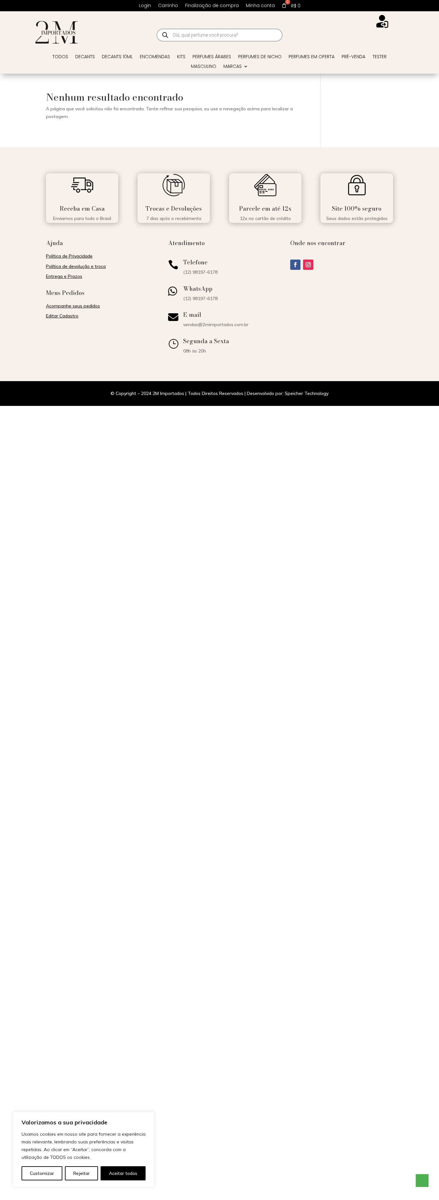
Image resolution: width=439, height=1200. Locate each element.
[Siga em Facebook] (295, 265)
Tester (379, 57)
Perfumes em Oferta (312, 57)
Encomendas (155, 57)
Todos (60, 57)
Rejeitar (81, 1173)
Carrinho (168, 6)
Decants (85, 57)
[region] (83, 1149)
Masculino (203, 66)
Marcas (232, 66)
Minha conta (260, 6)
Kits (181, 57)
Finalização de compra (212, 6)
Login (145, 6)
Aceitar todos (123, 1173)
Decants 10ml (117, 57)
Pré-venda (353, 57)
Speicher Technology (306, 393)
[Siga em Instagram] (308, 265)
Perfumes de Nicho (260, 57)
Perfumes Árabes (212, 57)
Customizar (42, 1173)
